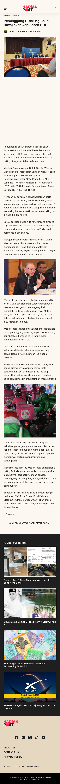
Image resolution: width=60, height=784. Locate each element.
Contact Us (11, 752)
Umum (38, 31)
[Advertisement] (30, 111)
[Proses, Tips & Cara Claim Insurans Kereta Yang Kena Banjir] (30, 562)
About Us (9, 747)
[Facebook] (15, 530)
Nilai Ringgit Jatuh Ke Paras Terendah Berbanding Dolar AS (24, 665)
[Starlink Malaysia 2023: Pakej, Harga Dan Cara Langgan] (30, 687)
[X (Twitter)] (25, 530)
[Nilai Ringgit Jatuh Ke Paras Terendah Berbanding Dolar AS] (30, 645)
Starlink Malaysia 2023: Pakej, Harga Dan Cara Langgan (29, 707)
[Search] (55, 8)
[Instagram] (23, 737)
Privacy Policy (13, 757)
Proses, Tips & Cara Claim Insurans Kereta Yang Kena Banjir (27, 581)
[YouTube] (43, 737)
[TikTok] (36, 737)
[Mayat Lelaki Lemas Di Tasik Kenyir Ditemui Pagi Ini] (30, 603)
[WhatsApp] (45, 530)
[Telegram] (35, 530)
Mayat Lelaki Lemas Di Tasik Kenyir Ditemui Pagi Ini (30, 623)
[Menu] (5, 8)
